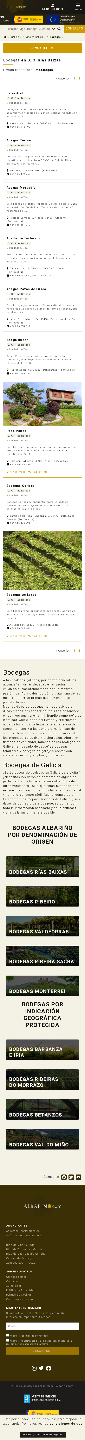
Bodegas (55, 37)
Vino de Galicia (34, 37)
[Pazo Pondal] (42, 404)
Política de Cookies (19, 1294)
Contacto (74, 28)
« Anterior (63, 78)
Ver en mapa (18, 471)
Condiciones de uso (19, 1299)
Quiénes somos (16, 1276)
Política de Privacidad (20, 1290)
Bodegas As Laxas (21, 595)
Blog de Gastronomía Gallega (25, 1253)
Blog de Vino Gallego (20, 1244)
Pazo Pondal (17, 431)
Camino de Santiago (19, 1258)
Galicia (15, 37)
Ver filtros (44, 48)
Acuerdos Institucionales (23, 1230)
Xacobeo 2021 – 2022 (20, 1262)
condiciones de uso (66, 1423)
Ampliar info (39, 471)
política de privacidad (35, 1335)
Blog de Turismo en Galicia (24, 1249)
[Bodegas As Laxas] (42, 560)
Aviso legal (13, 1285)
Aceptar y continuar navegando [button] (43, 1434)
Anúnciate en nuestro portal (24, 1235)
